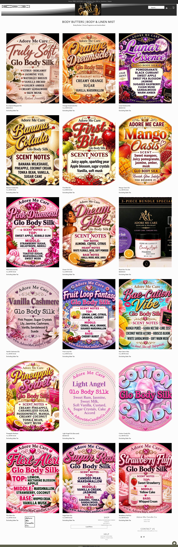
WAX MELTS (106, 523)
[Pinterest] (144, 537)
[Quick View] (32, 68)
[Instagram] (141, 537)
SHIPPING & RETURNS (107, 536)
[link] (173, 7)
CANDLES (106, 521)
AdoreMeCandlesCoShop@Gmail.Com (147, 530)
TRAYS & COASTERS (106, 525)
